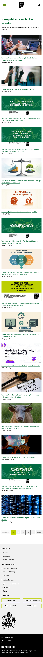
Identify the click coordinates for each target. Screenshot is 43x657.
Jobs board (5, 575)
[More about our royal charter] (9, 621)
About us (5, 552)
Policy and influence (32, 600)
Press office (6, 556)
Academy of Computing (10, 568)
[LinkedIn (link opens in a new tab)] (6, 647)
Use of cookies (6, 643)
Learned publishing (8, 572)
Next (39, 532)
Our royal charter (8, 560)
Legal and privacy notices (10, 584)
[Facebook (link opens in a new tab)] (3, 647)
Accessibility (6, 587)
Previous (5, 532)
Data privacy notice (7, 637)
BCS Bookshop (32, 606)
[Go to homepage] (21, 5)
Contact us (11, 600)
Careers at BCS (10, 606)
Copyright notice (7, 640)
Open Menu (4, 4)
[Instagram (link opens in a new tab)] (13, 647)
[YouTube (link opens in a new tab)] (9, 647)
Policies (4, 591)
